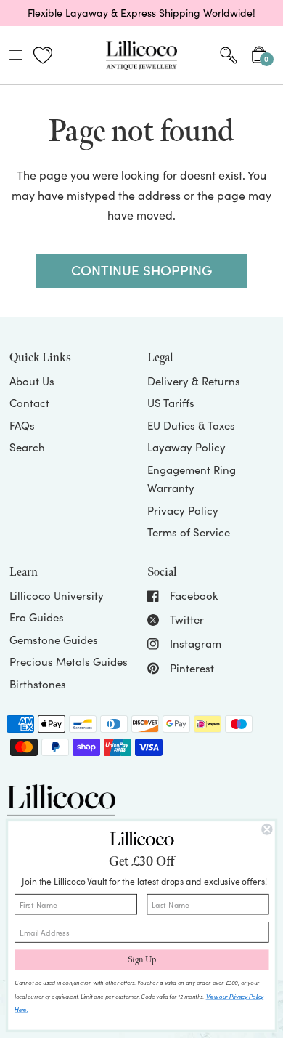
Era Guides (36, 617)
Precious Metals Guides (68, 661)
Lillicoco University (56, 595)
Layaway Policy (186, 447)
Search (27, 447)
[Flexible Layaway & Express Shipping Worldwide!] (141, 13)
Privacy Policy (182, 510)
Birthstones (37, 684)
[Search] (228, 55)
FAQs (22, 425)
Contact (29, 402)
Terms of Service (188, 532)
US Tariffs (170, 402)
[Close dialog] (267, 830)
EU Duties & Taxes (191, 425)
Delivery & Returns (193, 381)
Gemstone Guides (53, 639)
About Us (31, 381)
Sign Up (142, 960)
